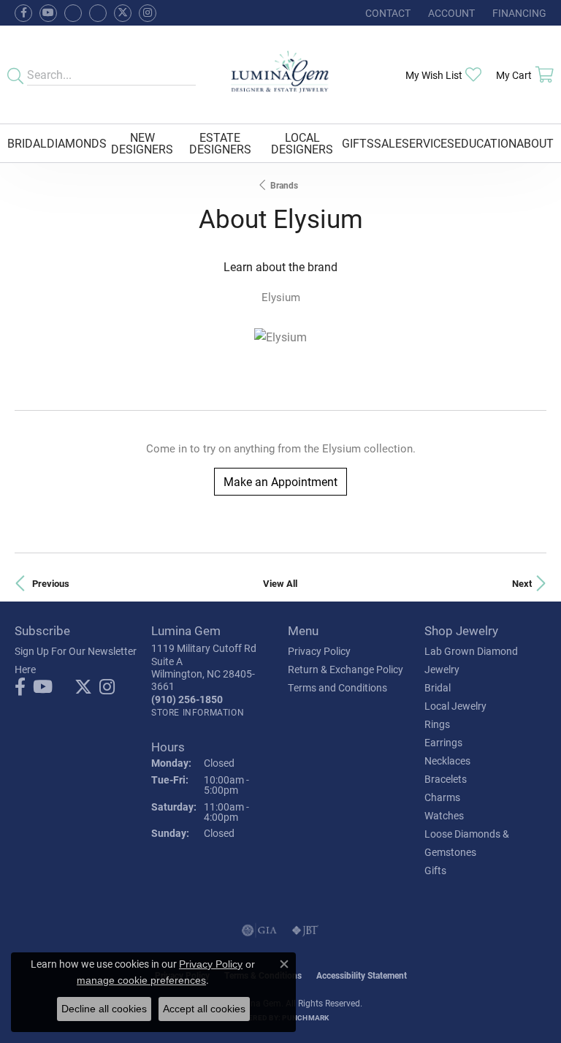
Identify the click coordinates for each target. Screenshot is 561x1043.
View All (280, 583)
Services (428, 143)
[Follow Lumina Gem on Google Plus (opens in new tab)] (98, 13)
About (535, 143)
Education (485, 143)
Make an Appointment (280, 481)
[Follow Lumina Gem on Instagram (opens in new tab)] (147, 13)
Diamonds (77, 143)
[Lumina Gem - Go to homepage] (280, 75)
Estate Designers (220, 142)
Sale (388, 143)
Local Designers (302, 142)
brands (284, 185)
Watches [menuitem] (444, 815)
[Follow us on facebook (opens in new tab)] (23, 13)
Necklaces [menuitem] (447, 760)
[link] (386, 13)
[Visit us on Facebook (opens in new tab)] (73, 13)
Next (522, 583)
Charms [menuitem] (442, 797)
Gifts (358, 143)
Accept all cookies (204, 1008)
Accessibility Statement (361, 975)
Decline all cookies (104, 1008)
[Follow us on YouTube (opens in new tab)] (48, 13)
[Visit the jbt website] (305, 930)
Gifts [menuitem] (435, 870)
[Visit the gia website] (259, 930)
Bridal (27, 143)
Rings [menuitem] (437, 724)
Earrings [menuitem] (443, 742)
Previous (50, 583)
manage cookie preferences (141, 980)
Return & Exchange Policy (345, 669)
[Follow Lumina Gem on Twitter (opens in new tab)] (122, 13)
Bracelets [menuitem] (445, 779)
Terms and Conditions (337, 687)
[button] (450, 13)
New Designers (142, 142)
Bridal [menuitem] (437, 687)
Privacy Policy (319, 651)
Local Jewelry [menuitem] (455, 706)
